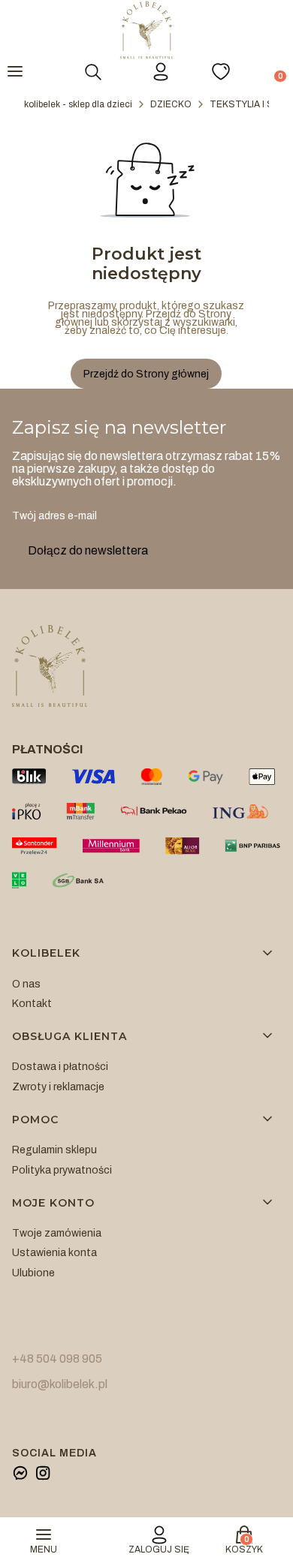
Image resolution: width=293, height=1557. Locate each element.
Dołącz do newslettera (88, 550)
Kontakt (32, 1003)
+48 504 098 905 (57, 1358)
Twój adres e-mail (54, 516)
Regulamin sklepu (54, 1150)
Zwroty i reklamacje (58, 1087)
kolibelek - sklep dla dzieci (78, 104)
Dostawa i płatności (60, 1066)
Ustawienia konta (54, 1252)
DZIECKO (171, 104)
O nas (26, 984)
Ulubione (33, 1273)
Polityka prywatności (62, 1170)
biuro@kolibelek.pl (59, 1384)
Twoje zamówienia (56, 1233)
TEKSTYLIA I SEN (248, 104)
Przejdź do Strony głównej (146, 374)
